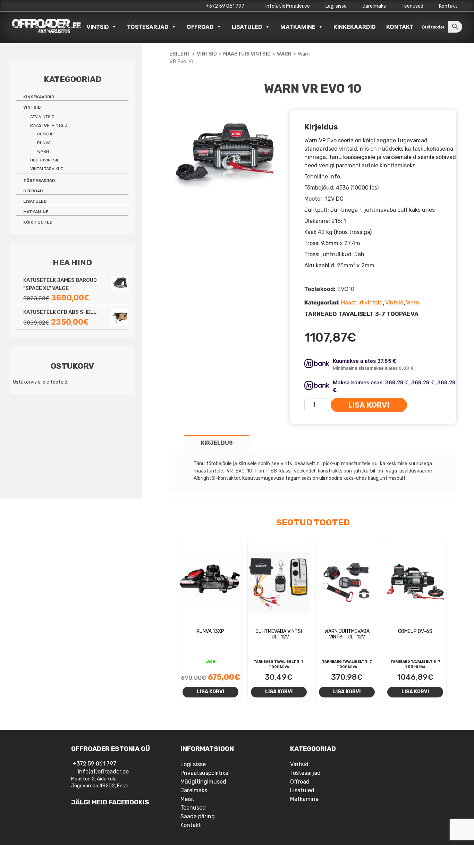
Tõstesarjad (148, 26)
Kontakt (448, 6)
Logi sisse (336, 6)
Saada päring (197, 816)
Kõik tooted (37, 222)
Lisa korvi (368, 405)
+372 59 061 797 (225, 6)
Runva (44, 142)
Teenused (412, 6)
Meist (187, 799)
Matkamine (297, 26)
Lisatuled (247, 26)
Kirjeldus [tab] (217, 443)
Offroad (200, 26)
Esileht (180, 54)
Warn (284, 54)
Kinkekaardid (354, 26)
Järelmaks (374, 6)
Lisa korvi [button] (210, 691)
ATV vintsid (42, 116)
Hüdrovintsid (45, 160)
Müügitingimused (203, 781)
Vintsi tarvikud (47, 168)
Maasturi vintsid (247, 54)
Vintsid (97, 26)
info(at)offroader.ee (287, 6)
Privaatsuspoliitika (204, 773)
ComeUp (45, 134)
